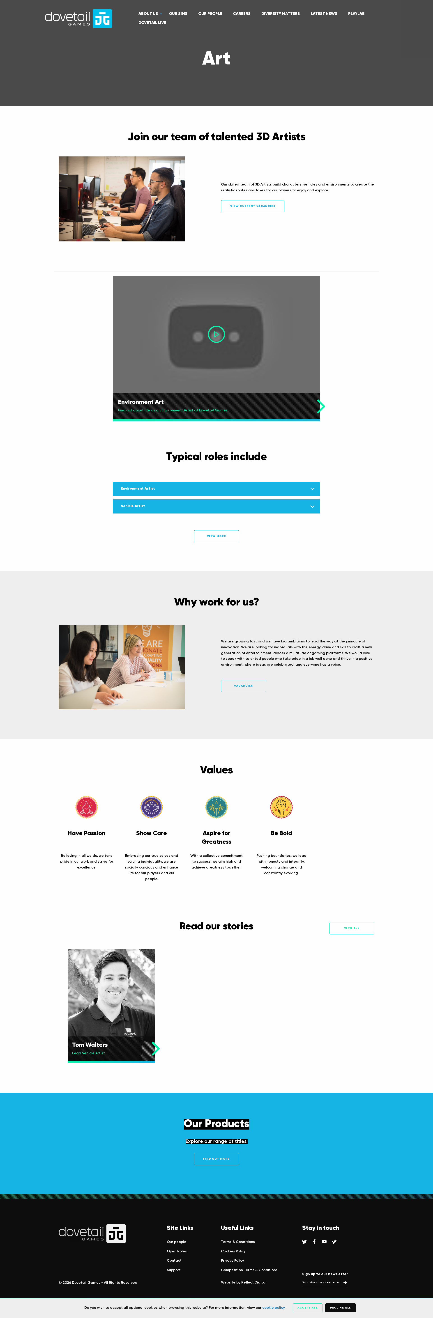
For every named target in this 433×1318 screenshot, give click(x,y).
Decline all (340, 1308)
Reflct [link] (253, 1282)
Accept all (307, 1308)
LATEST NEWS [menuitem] (324, 14)
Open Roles (177, 1251)
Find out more (216, 1159)
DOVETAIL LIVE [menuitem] (152, 23)
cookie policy (273, 1308)
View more (216, 536)
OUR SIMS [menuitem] (178, 14)
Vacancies (243, 686)
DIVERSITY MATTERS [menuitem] (280, 14)
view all (352, 928)
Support (174, 1270)
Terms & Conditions (238, 1242)
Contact (174, 1261)
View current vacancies (252, 206)
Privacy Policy (232, 1261)
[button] (216, 334)
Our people (176, 1242)
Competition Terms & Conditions (249, 1270)
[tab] (216, 489)
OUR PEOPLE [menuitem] (210, 14)
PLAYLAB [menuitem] (356, 14)
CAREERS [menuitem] (242, 14)
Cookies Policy (233, 1251)
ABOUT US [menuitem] (148, 14)
